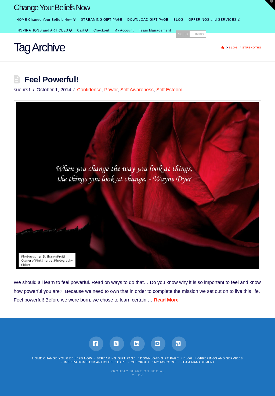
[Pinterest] (179, 344)
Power (111, 89)
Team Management (198, 362)
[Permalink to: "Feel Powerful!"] (137, 185)
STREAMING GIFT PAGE (116, 358)
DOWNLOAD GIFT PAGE (159, 358)
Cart (121, 362)
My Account (165, 362)
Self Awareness (137, 89)
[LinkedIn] (137, 344)
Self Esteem (169, 89)
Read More (166, 300)
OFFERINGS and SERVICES (220, 358)
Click (137, 375)
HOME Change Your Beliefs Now (62, 358)
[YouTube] (158, 344)
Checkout (140, 362)
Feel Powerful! (51, 79)
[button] (270, 5)
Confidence (89, 89)
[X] (117, 344)
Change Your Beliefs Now (52, 7)
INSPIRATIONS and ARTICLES (88, 362)
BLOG (188, 358)
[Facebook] (96, 344)
